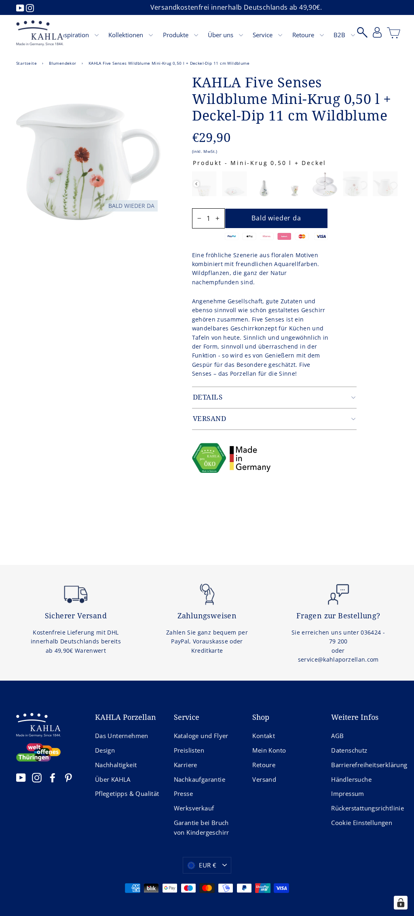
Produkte (176, 35)
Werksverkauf (194, 808)
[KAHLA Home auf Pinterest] (68, 777)
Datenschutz (349, 750)
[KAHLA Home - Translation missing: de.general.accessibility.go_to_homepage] (39, 33)
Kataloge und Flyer (201, 736)
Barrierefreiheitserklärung (364, 765)
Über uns (221, 35)
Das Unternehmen (121, 736)
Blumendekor (62, 63)
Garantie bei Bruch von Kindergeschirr (201, 827)
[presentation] (196, 184)
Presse (183, 793)
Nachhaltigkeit (116, 765)
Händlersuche (351, 779)
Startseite (26, 63)
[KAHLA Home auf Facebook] (52, 777)
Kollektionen (126, 35)
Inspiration (75, 35)
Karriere (185, 765)
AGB (337, 736)
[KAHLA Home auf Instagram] (37, 777)
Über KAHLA (113, 779)
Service (263, 35)
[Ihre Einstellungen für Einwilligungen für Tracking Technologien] (401, 903)
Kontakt (263, 736)
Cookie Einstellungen (361, 823)
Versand (264, 779)
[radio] (204, 183)
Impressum (347, 793)
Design (105, 750)
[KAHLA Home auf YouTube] (21, 777)
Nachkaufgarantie (199, 779)
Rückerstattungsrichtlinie (364, 808)
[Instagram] (30, 7)
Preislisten (189, 750)
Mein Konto (269, 750)
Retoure (304, 35)
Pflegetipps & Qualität (127, 793)
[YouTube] (21, 7)
